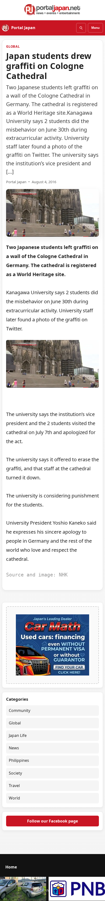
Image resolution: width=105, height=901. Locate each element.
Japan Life (18, 735)
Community (19, 710)
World (14, 798)
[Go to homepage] (52, 9)
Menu (95, 28)
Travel (14, 785)
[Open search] (81, 28)
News (14, 748)
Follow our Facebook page (52, 821)
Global (13, 46)
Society (15, 773)
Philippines (19, 760)
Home (11, 867)
